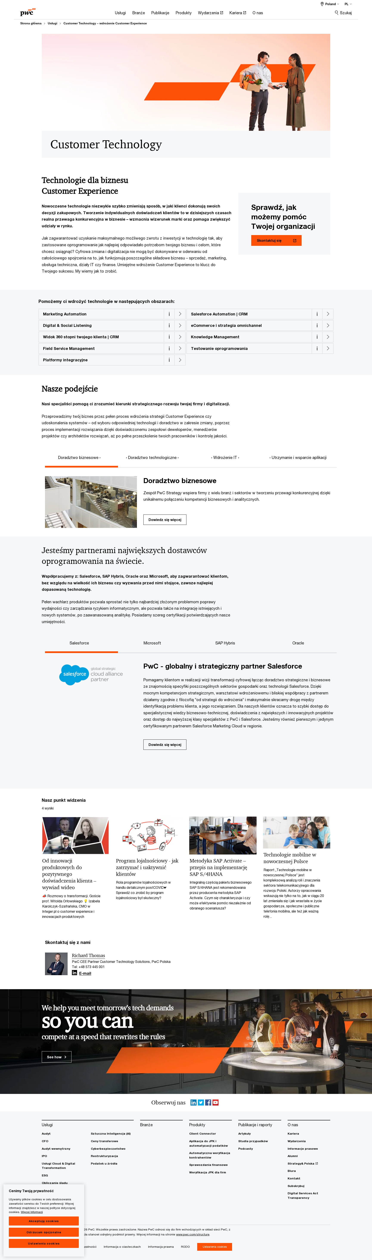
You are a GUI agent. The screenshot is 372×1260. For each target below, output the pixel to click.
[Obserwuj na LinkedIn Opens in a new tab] (74, 972)
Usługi (52, 23)
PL (347, 4)
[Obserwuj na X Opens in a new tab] (201, 1102)
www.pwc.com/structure (192, 1234)
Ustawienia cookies (44, 1243)
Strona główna (31, 23)
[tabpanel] (189, 498)
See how (54, 1057)
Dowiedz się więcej (165, 520)
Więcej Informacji (32, 1212)
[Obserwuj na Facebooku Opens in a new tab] (208, 1102)
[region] (43, 1220)
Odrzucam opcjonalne (43, 1232)
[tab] (81, 457)
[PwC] (28, 11)
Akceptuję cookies (44, 1221)
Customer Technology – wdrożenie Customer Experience (105, 23)
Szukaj (346, 12)
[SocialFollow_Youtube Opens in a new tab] (215, 1102)
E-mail (85, 973)
